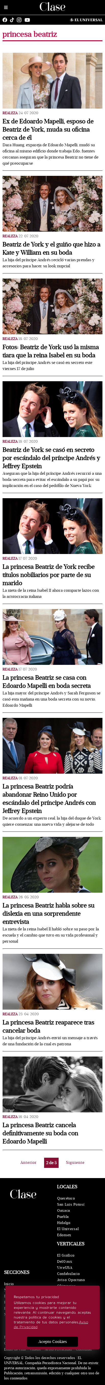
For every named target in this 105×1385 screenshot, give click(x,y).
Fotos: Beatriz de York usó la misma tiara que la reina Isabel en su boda (51, 351)
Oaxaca (63, 1210)
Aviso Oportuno (71, 1280)
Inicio (9, 1284)
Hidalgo (64, 1223)
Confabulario (68, 1274)
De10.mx (64, 1261)
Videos (35, 1349)
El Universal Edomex (68, 1232)
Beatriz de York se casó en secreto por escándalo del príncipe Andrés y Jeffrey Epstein (51, 458)
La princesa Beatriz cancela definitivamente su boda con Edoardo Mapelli (40, 1133)
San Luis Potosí (71, 1204)
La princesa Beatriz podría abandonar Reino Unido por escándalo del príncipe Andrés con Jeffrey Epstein (49, 799)
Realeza (10, 113)
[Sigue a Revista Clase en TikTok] (13, 20)
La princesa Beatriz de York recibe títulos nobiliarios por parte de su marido (49, 575)
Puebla (63, 1217)
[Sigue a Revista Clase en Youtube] (28, 20)
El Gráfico (66, 1255)
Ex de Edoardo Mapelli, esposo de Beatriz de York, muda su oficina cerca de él (48, 129)
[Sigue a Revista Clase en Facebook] (6, 20)
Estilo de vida (15, 1349)
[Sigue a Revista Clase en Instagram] (20, 20)
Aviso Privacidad (58, 1349)
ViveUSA (64, 1267)
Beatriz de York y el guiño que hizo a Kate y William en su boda (51, 248)
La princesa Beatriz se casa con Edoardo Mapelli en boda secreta (47, 682)
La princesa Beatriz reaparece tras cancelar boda (48, 1026)
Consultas (84, 1349)
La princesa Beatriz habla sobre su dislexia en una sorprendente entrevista (49, 914)
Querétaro (66, 1198)
